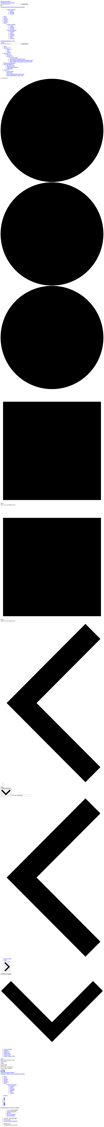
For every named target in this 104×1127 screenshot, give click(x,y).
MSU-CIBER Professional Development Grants (21, 60)
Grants (9, 56)
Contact (5, 20)
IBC (6, 1069)
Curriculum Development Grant (17, 59)
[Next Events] (4, 784)
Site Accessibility (11, 1115)
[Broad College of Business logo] (13, 7)
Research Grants (14, 57)
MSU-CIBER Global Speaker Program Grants (21, 61)
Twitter (11, 11)
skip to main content (5, 1)
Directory (6, 19)
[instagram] (4, 1101)
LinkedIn (12, 12)
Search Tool (3, 4)
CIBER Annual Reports (12, 67)
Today (2, 787)
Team (8, 50)
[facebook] (4, 1098)
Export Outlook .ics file (9, 1056)
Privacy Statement (11, 1114)
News (5, 16)
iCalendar (6, 1050)
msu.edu (8, 1119)
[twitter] (1, 1071)
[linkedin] (2, 1071)
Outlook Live (7, 1053)
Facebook (12, 31)
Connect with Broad (11, 30)
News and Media (8, 64)
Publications (10, 68)
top (1, 1058)
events (2, 1062)
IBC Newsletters (11, 65)
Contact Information (11, 1111)
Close (2, 42)
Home (5, 46)
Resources (6, 21)
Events (5, 17)
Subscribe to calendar (6, 974)
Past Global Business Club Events (15, 75)
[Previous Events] (53, 782)
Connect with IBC (11, 9)
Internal (5, 1095)
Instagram (12, 34)
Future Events (10, 71)
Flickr (11, 37)
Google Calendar (8, 1049)
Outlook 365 (7, 1052)
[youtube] (4, 1071)
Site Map (9, 1113)
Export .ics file (7, 1054)
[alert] (52, 447)
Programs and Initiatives (9, 63)
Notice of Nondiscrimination (10, 1121)
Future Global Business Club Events (15, 74)
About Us (6, 48)
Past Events (9, 72)
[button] (1, 5)
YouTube (12, 13)
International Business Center (8, 41)
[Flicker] (4, 1103)
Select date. (14, 795)
